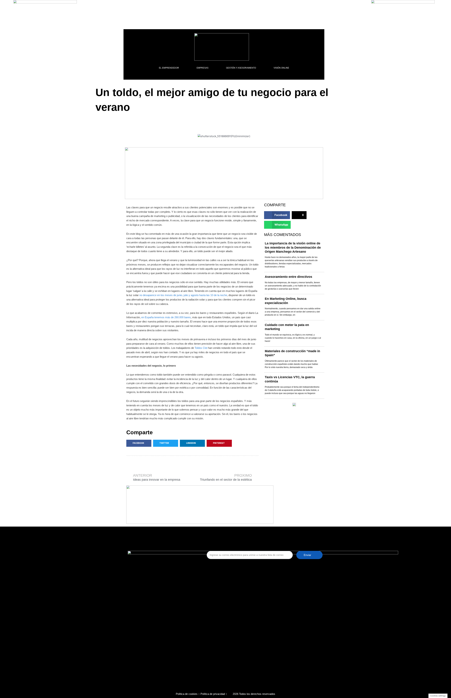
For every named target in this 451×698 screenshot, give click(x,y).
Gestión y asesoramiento (241, 68)
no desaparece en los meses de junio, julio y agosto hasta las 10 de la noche (183, 295)
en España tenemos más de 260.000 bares (166, 317)
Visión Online (281, 68)
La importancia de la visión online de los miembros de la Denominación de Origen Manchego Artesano (293, 247)
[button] (138, 443)
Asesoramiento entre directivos (288, 276)
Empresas (202, 68)
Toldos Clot (201, 347)
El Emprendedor (169, 68)
